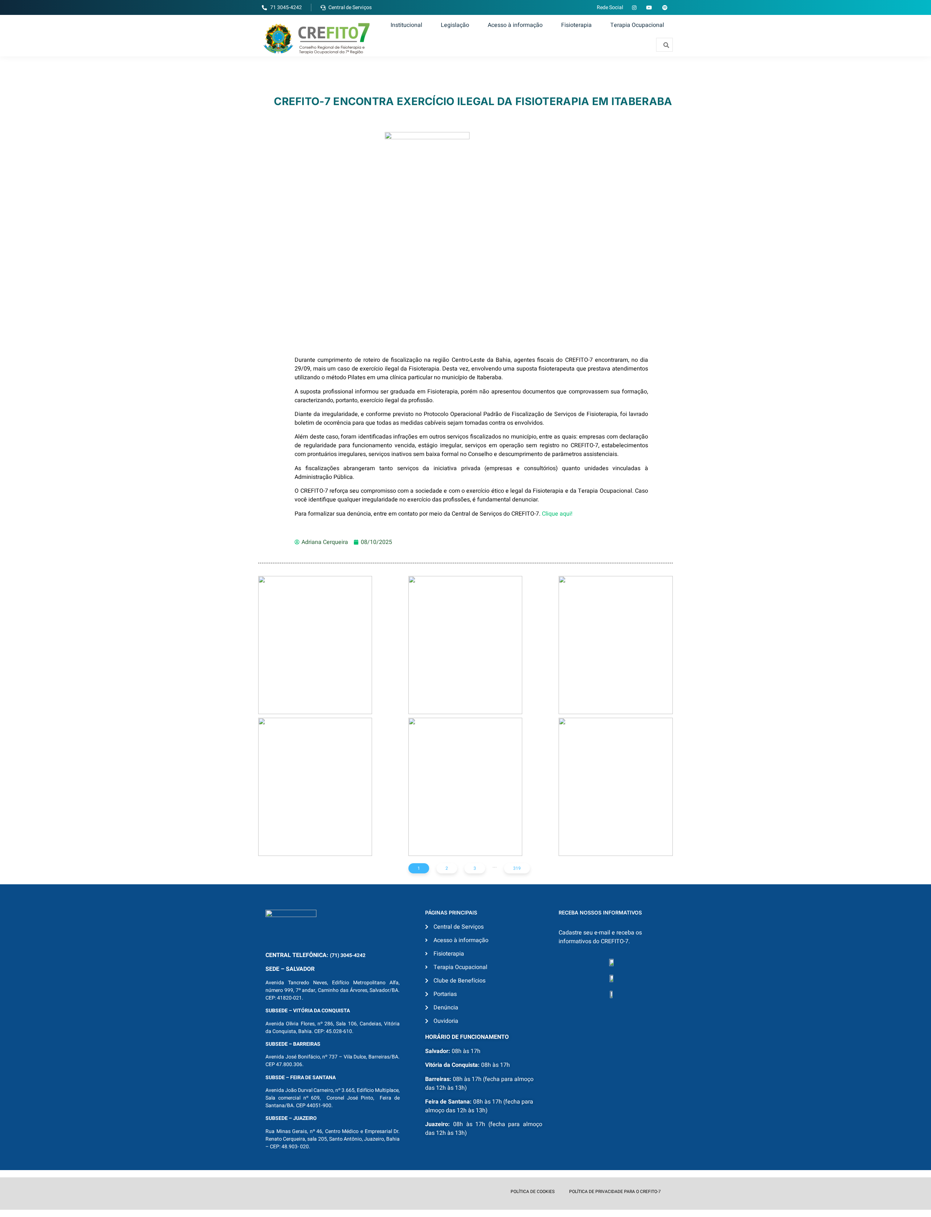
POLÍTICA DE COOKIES (533, 1191)
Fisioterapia (576, 25)
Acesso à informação (515, 25)
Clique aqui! (557, 513)
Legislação (455, 25)
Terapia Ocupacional (637, 25)
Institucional (406, 25)
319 (517, 868)
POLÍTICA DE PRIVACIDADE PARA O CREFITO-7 (615, 1191)
